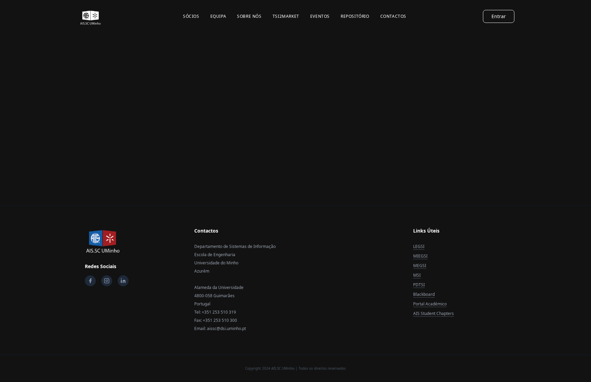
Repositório (355, 16)
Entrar (498, 16)
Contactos (393, 16)
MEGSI (419, 265)
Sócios (191, 16)
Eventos (320, 16)
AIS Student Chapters (433, 313)
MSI (417, 275)
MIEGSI (420, 256)
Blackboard (424, 294)
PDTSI (419, 285)
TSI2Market (286, 16)
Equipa (218, 16)
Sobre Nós (249, 16)
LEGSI (418, 246)
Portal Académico (430, 304)
